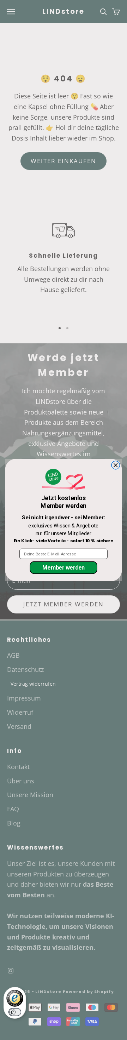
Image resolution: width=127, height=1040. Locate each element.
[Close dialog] (115, 465)
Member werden (63, 567)
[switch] (14, 1012)
